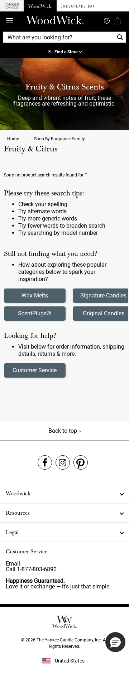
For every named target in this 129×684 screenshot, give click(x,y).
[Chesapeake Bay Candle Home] (77, 5)
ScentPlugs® (34, 313)
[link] (64, 52)
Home (13, 138)
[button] (115, 642)
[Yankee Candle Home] (12, 5)
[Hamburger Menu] (10, 20)
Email (13, 563)
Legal (12, 532)
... (27, 139)
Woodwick (18, 493)
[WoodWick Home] (40, 5)
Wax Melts (35, 295)
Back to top (63, 430)
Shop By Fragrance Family (59, 138)
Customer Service (35, 370)
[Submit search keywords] (107, 20)
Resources (18, 512)
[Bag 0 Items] (117, 20)
